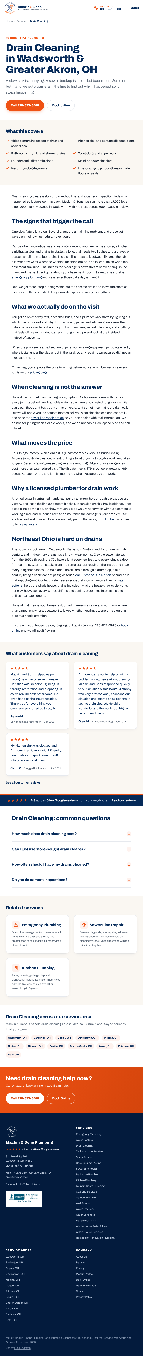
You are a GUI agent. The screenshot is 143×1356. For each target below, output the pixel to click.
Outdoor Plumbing (86, 1197)
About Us (81, 1256)
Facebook (12, 1184)
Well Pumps (83, 1203)
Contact (80, 1291)
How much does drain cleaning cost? (44, 834)
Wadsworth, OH (17, 1037)
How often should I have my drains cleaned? (50, 864)
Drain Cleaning (84, 1145)
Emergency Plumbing (88, 1134)
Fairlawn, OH (126, 1046)
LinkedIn (36, 1184)
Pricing (80, 1268)
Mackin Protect (84, 1274)
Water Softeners (85, 1214)
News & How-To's (86, 1285)
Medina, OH (111, 1037)
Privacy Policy (84, 1297)
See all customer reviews (23, 782)
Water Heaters (84, 1140)
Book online (61, 105)
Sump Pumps (84, 1157)
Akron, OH (105, 1046)
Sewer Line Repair (86, 1168)
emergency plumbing (27, 277)
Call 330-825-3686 (25, 105)
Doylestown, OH (87, 1037)
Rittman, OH (35, 1046)
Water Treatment (85, 1209)
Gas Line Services (86, 1191)
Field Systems (22, 1348)
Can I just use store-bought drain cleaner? (49, 849)
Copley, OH (64, 1037)
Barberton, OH (42, 1037)
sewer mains (29, 524)
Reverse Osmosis (86, 1220)
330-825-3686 (19, 1166)
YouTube (24, 1184)
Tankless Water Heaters (90, 1151)
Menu (134, 8)
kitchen (110, 519)
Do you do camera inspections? (39, 880)
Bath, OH (13, 1054)
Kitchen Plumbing (86, 1180)
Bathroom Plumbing (87, 1174)
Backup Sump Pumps (88, 1163)
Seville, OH (56, 1046)
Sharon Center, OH (81, 1046)
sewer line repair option (47, 418)
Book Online (61, 1098)
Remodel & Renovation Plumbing (95, 1237)
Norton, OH (14, 1046)
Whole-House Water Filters (91, 1226)
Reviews (81, 1262)
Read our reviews (123, 800)
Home (9, 21)
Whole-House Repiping (89, 1232)
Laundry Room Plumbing (90, 1186)
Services (21, 21)
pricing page (38, 372)
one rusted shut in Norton (93, 575)
